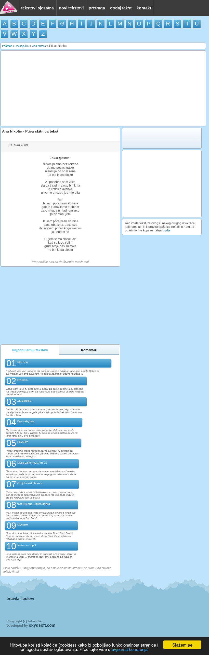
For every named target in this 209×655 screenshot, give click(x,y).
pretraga (97, 8)
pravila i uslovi (20, 598)
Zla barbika (24, 400)
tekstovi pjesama (37, 8)
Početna (7, 45)
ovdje (167, 230)
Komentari (89, 350)
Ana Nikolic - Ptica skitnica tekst (30, 131)
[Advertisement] (103, 88)
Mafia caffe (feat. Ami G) (32, 462)
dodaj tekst (121, 8)
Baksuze (22, 441)
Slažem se (182, 644)
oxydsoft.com (42, 625)
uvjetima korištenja (130, 649)
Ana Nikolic (39, 45)
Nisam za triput (26, 545)
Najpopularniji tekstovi (30, 350)
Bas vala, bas (25, 421)
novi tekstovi (71, 8)
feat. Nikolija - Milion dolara (33, 503)
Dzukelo (22, 380)
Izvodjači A (22, 45)
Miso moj (22, 362)
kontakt (144, 8)
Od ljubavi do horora (29, 483)
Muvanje (22, 524)
